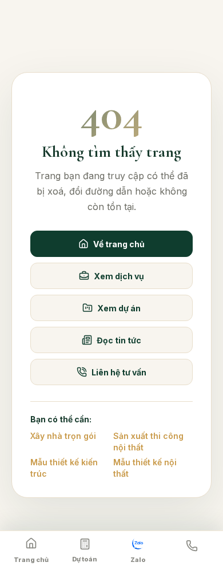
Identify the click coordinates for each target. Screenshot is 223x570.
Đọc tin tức (119, 340)
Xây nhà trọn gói (63, 436)
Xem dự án (119, 308)
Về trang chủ (119, 244)
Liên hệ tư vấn (118, 372)
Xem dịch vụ (119, 276)
